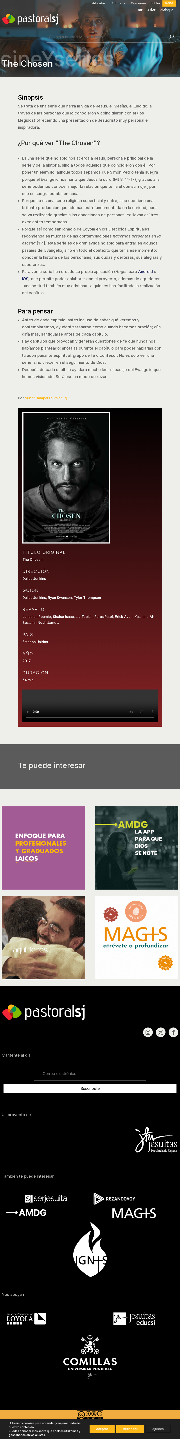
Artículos (99, 3)
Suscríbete (90, 1088)
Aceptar (102, 1429)
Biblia (155, 3)
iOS (25, 278)
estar (152, 10)
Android (145, 271)
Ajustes (158, 1429)
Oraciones (139, 3)
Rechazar (130, 1429)
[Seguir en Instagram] (148, 1032)
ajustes (40, 1435)
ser (140, 10)
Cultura (116, 3)
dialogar (166, 10)
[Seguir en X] (161, 1032)
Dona (169, 3)
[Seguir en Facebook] (173, 1032)
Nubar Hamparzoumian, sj (46, 398)
